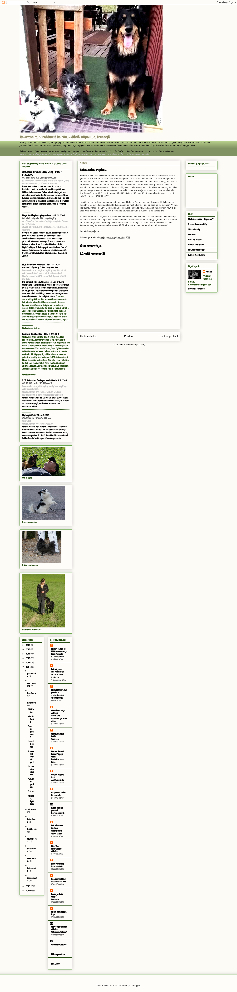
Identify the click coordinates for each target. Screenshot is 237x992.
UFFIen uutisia (57, 774)
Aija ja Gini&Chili (58, 879)
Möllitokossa (31, 719)
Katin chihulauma (59, 944)
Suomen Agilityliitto (196, 254)
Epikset (31, 791)
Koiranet (192, 234)
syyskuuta (31, 702)
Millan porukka (58, 954)
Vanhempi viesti (169, 336)
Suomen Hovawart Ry (197, 224)
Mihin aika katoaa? (59, 932)
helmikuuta (31, 869)
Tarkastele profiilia (196, 288)
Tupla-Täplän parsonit (57, 809)
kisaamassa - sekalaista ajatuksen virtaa (59, 718)
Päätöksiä (31, 710)
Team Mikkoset (57, 863)
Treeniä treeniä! (31, 744)
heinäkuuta (31, 820)
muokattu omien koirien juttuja (57, 696)
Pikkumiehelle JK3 (58, 881)
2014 (28, 653)
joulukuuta (31, 675)
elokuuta (32, 809)
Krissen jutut (56, 669)
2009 (28, 890)
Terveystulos (56, 795)
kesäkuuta (32, 828)
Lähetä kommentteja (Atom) (132, 344)
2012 (28, 662)
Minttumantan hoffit (57, 735)
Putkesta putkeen (31, 782)
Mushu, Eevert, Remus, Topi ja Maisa (57, 754)
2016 (28, 645)
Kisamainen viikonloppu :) (31, 756)
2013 (28, 658)
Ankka (209, 271)
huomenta (55, 739)
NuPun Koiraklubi (196, 244)
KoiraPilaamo (57, 825)
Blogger (136, 985)
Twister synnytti (57, 813)
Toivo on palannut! (31, 731)
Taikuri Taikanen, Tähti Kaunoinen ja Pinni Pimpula (59, 651)
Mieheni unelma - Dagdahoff (200, 219)
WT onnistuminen (57, 656)
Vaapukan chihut (58, 792)
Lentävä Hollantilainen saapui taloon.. (57, 831)
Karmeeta (55, 899)
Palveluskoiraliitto (196, 249)
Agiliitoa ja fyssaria (31, 799)
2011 (28, 666)
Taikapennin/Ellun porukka (59, 691)
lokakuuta (31, 693)
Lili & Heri (55, 963)
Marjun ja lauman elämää (59, 928)
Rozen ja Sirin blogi (57, 895)
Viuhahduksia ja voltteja (58, 711)
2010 (28, 886)
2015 (28, 649)
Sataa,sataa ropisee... (31, 770)
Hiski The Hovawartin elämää (56, 849)
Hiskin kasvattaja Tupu (59, 913)
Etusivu (128, 336)
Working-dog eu (195, 239)
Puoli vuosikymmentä (57, 778)
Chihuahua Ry (194, 229)
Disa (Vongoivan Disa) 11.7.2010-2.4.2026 (57, 674)
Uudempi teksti (88, 336)
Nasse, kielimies (57, 866)
